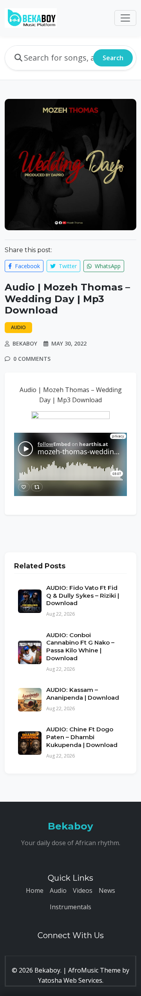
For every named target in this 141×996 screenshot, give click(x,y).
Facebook (26, 266)
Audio (58, 890)
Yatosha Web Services (70, 980)
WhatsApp (107, 266)
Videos (82, 890)
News (107, 890)
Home (34, 890)
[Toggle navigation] (125, 18)
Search (113, 58)
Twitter (67, 266)
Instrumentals (70, 907)
